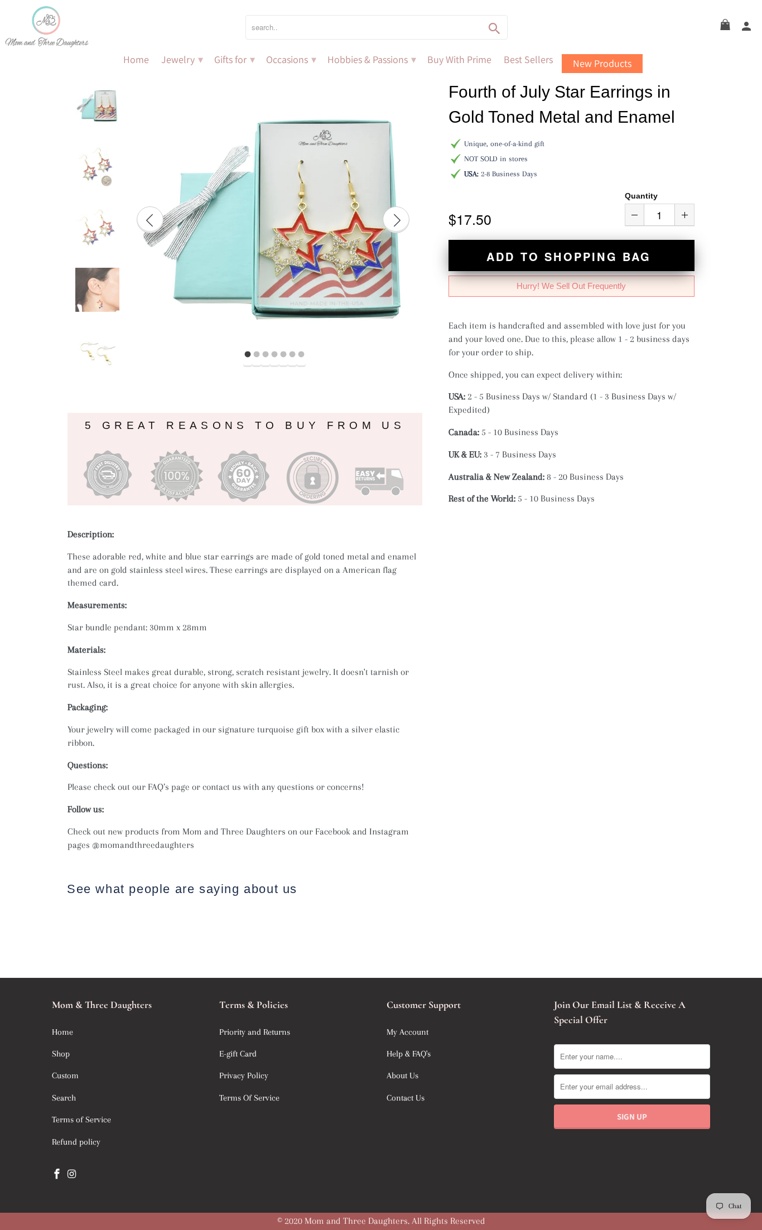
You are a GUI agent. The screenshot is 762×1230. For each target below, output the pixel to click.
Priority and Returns (254, 1032)
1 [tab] (247, 355)
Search (64, 1098)
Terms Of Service (249, 1098)
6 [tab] (292, 355)
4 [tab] (274, 355)
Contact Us (406, 1098)
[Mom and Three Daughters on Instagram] (73, 1174)
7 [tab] (301, 355)
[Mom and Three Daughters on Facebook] (58, 1174)
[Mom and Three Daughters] (78, 27)
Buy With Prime (459, 59)
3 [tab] (265, 355)
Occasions (291, 59)
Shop (61, 1054)
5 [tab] (283, 355)
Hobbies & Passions (371, 59)
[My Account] (747, 27)
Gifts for (234, 59)
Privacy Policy (243, 1075)
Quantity (641, 195)
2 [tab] (256, 355)
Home (136, 59)
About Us (402, 1075)
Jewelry (182, 59)
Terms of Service (81, 1120)
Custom (65, 1075)
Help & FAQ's (409, 1054)
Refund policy (76, 1142)
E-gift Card (238, 1054)
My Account (407, 1032)
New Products (602, 63)
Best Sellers (528, 59)
